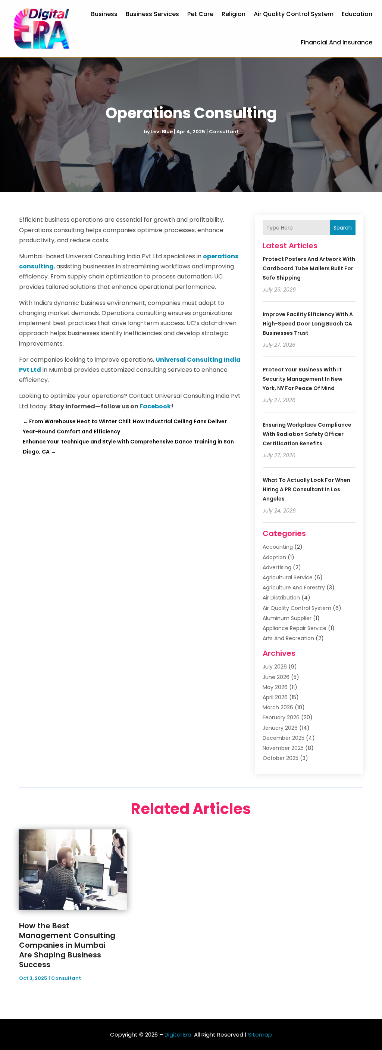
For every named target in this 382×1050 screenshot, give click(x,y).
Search (343, 227)
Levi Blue (162, 131)
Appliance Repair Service (294, 628)
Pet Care (200, 14)
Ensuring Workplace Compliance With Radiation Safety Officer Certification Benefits (307, 434)
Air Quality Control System (294, 14)
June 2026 (276, 677)
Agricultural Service (288, 577)
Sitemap (260, 1034)
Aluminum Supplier (287, 618)
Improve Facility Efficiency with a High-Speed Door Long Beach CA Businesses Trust (308, 324)
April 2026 (275, 697)
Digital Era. (178, 1034)
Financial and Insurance (336, 42)
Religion (233, 14)
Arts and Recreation (288, 638)
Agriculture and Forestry (294, 587)
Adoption (274, 557)
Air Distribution (281, 597)
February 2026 (281, 717)
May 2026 (275, 687)
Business (104, 14)
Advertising (277, 567)
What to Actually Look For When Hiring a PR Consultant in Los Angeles (306, 489)
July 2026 (275, 666)
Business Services (152, 14)
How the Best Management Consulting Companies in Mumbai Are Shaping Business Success (67, 945)
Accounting (278, 547)
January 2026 (280, 728)
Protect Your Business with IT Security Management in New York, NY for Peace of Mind (302, 379)
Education (357, 14)
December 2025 (283, 738)
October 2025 (280, 758)
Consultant (224, 131)
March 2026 (278, 707)
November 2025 (283, 748)
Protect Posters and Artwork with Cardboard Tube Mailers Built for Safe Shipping (309, 268)
